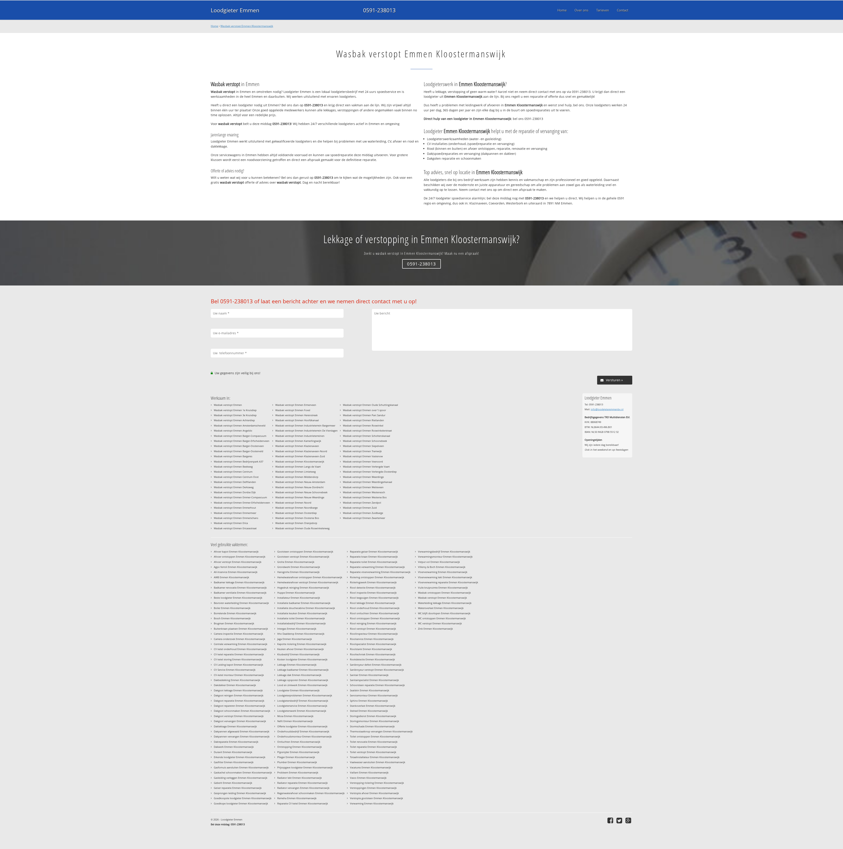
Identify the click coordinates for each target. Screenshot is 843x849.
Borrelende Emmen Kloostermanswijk (235, 613)
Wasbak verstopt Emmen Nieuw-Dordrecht (299, 487)
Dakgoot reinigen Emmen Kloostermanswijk (238, 695)
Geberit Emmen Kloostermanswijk (233, 782)
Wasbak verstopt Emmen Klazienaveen (297, 446)
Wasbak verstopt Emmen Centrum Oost (236, 477)
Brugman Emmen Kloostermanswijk (234, 623)
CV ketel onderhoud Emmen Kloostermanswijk (240, 649)
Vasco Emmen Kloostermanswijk (368, 777)
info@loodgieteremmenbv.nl (607, 409)
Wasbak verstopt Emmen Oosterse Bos (297, 518)
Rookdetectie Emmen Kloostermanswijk (372, 659)
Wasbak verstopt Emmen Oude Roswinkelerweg (302, 528)
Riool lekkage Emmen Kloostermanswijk (372, 603)
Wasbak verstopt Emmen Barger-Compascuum (240, 435)
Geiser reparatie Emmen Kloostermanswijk (238, 787)
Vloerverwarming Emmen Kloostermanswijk (442, 572)
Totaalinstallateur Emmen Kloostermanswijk (375, 757)
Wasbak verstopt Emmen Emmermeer (235, 513)
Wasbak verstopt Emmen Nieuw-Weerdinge (299, 497)
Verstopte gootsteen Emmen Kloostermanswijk (376, 798)
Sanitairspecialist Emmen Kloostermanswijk (374, 680)
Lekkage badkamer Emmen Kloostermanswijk (303, 669)
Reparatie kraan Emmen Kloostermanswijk (374, 556)
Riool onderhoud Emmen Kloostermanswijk (375, 608)
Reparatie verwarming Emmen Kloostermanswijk (377, 567)
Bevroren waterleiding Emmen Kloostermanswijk (241, 603)
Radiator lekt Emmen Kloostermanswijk (299, 777)
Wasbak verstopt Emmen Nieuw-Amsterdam (300, 482)
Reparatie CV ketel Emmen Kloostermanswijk (302, 803)
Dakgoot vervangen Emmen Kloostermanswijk (240, 721)
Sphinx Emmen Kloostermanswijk (369, 700)
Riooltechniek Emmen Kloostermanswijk (373, 654)
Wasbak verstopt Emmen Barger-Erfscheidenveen (241, 441)
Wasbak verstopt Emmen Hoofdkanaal (297, 420)
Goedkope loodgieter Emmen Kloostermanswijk (241, 803)
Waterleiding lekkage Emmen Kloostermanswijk (445, 603)
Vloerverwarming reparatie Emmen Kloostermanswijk (448, 582)
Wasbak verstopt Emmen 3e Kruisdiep (235, 415)
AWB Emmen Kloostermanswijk (231, 577)
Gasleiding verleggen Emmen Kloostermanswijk (240, 777)
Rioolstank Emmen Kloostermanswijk (371, 649)
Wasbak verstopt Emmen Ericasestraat (235, 528)
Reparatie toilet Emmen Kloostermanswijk (373, 562)
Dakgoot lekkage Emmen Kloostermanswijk (238, 690)
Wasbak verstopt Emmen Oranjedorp (296, 523)
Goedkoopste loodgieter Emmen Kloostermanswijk (243, 798)
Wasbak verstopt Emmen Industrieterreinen (299, 435)
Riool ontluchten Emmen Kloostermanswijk (374, 613)
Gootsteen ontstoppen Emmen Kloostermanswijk (305, 551)
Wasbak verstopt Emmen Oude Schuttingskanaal (370, 404)
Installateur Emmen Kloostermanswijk (298, 597)
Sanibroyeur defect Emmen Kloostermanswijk (376, 664)
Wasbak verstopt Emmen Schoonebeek (365, 441)
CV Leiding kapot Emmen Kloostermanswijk (238, 664)
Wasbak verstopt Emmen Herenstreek (296, 415)
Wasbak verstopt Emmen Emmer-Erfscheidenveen (242, 502)
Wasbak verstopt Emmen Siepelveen (363, 446)
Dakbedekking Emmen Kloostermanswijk (237, 680)
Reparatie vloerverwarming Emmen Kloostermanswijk (380, 572)
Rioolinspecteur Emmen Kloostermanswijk (374, 633)
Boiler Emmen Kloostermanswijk (232, 608)
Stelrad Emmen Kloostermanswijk (369, 710)
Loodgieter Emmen (235, 10)
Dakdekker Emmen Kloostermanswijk (235, 685)
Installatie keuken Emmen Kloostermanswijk (302, 613)
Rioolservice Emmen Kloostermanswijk (372, 639)
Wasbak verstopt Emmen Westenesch (364, 492)
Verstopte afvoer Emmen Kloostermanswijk (374, 793)
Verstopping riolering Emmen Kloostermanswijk (377, 782)
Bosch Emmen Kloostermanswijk (232, 618)
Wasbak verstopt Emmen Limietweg (295, 471)
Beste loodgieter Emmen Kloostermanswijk (238, 597)
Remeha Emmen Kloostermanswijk (297, 798)
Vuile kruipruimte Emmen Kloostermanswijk (443, 587)
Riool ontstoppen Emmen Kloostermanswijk (375, 618)
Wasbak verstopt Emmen (228, 404)
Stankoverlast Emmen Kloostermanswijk (372, 705)
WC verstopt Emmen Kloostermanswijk (440, 623)
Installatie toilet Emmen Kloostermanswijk (301, 618)
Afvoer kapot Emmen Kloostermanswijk (236, 551)
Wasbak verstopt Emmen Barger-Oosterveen (239, 446)
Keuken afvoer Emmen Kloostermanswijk (300, 649)
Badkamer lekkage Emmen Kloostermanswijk (239, 582)
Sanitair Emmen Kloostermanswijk (369, 675)
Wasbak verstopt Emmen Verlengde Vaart (366, 466)
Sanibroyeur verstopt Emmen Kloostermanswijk (377, 669)
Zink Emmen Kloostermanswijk (435, 628)
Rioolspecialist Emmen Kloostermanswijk (373, 644)
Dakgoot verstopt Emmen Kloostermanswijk (239, 716)
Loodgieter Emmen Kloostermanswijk (298, 690)
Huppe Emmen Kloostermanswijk (296, 592)
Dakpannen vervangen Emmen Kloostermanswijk (242, 736)
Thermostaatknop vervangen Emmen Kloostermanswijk (381, 731)
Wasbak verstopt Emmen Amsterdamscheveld (239, 425)
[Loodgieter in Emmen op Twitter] (619, 820)
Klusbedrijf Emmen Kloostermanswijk (298, 654)
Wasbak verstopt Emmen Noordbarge (296, 507)
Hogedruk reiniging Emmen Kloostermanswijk (303, 587)
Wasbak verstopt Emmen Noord (293, 502)
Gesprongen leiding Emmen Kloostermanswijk (240, 793)
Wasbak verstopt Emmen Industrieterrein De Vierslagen (306, 430)
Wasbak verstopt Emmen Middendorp (296, 477)
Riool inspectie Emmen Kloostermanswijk (373, 592)
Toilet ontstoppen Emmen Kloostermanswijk (375, 736)
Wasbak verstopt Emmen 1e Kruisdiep (235, 410)
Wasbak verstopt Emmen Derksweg (234, 487)
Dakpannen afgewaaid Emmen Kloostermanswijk (241, 731)
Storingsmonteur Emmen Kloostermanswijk (374, 721)
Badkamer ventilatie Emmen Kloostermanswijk (240, 592)
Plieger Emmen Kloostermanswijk (296, 757)
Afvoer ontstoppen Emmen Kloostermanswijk (239, 556)
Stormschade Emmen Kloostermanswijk (372, 726)
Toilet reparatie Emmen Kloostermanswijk (373, 746)
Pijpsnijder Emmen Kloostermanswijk (298, 752)
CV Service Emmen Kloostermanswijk (235, 669)
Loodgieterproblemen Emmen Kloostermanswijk (304, 695)
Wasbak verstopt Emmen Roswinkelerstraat (367, 430)
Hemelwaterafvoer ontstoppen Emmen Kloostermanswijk (309, 577)
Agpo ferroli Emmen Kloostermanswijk (235, 567)
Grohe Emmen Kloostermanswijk (295, 562)
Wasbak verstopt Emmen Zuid (360, 507)
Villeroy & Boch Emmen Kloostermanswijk (441, 567)
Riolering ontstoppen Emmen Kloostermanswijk (377, 577)
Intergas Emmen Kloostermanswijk (296, 628)
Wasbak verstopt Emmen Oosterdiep (296, 513)
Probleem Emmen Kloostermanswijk (297, 772)
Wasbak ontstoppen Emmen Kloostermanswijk (444, 592)
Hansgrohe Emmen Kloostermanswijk (298, 572)
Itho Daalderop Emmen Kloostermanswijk (300, 633)
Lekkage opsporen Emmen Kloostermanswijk (302, 680)
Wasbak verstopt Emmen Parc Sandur (364, 415)
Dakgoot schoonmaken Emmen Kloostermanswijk (242, 710)
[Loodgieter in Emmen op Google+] (628, 820)
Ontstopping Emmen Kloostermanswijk (299, 746)
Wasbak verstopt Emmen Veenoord (363, 461)
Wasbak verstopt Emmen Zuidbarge (363, 513)
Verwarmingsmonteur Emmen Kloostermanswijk (445, 556)
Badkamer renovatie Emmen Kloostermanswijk (240, 587)
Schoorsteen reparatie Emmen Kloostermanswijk (377, 685)
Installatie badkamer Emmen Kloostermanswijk (303, 603)
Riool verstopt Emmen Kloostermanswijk (373, 628)
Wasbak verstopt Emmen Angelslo (233, 430)
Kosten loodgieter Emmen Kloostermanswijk (302, 659)
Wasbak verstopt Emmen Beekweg (233, 466)
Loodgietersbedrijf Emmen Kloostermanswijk (302, 700)
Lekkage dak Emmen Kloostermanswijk (299, 675)
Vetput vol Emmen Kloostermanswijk (439, 562)
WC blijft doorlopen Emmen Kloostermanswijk (444, 613)
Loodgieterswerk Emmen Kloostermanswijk (301, 710)
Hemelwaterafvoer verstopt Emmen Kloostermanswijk (307, 582)
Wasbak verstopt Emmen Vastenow (363, 456)
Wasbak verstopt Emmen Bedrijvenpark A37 (238, 461)
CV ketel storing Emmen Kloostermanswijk (238, 659)
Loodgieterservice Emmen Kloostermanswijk (302, 705)
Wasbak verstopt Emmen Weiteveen (363, 487)
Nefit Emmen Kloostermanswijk (295, 721)
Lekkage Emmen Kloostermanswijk (297, 664)
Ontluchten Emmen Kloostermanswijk (298, 741)
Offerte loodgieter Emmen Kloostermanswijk (302, 726)
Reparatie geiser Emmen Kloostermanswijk (374, 551)
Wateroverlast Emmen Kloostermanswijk (441, 608)
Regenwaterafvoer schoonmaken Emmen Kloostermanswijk (311, 793)
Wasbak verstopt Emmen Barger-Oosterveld (238, 451)
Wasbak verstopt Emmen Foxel (292, 410)
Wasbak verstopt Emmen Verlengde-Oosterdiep (370, 471)
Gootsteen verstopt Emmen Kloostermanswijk (303, 556)
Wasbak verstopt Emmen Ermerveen (295, 404)
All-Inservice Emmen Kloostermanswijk (236, 572)
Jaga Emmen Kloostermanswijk (294, 639)
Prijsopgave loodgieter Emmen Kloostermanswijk (305, 767)
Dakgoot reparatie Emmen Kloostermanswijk (239, 700)
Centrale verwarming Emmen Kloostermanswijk (240, 644)
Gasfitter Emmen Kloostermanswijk (234, 762)
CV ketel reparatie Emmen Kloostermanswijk (239, 654)
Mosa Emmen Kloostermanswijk (295, 716)
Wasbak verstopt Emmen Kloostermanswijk (246, 26)
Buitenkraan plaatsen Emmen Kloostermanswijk (241, 628)
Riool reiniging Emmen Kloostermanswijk (373, 623)
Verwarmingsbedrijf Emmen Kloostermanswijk (444, 551)
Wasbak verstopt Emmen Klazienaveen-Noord (301, 451)
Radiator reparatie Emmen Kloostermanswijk (302, 782)
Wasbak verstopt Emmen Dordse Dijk (235, 492)
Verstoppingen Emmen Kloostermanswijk (373, 787)
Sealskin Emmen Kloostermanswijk (369, 690)
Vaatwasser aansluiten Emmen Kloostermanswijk (377, 762)
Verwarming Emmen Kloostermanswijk (372, 803)
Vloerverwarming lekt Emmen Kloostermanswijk (445, 577)
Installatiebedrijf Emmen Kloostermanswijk (301, 623)
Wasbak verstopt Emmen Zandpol (362, 502)
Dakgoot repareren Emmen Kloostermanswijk (239, 705)
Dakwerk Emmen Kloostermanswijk (234, 746)
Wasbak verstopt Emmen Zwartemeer (364, 518)
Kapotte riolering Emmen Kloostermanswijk (301, 644)
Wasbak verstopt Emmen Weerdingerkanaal (367, 482)
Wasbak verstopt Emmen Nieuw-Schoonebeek (301, 492)
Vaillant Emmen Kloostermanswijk (369, 772)
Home (214, 26)
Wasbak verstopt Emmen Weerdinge (363, 477)
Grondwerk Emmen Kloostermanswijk (298, 567)
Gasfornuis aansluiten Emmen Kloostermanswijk (241, 767)
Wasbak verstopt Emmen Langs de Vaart (298, 466)
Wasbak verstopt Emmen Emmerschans (236, 518)
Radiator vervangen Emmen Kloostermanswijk (303, 787)
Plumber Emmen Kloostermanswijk (297, 762)
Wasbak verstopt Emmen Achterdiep (234, 420)
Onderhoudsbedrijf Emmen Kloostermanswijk (303, 731)
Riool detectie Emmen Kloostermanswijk (373, 587)
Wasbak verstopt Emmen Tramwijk (362, 451)
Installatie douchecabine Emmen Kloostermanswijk (306, 608)
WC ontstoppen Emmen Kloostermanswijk (442, 618)
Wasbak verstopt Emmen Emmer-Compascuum (240, 497)
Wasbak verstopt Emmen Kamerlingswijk (298, 441)
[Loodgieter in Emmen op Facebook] (610, 820)
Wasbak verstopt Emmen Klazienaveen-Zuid (300, 456)
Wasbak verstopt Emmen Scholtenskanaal (366, 435)
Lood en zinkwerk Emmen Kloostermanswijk (302, 685)
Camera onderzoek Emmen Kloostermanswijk (239, 639)
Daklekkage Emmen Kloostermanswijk (235, 726)
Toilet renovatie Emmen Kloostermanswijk (374, 741)
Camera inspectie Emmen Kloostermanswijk (238, 633)
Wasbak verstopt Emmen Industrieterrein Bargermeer (305, 425)
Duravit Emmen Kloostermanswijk (233, 752)
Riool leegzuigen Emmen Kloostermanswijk (374, 597)
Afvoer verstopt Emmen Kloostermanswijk (237, 562)
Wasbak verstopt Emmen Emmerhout (235, 507)
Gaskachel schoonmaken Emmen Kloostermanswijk (243, 772)
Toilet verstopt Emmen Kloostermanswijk (373, 752)
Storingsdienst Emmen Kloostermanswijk (373, 716)
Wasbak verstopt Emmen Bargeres (233, 456)
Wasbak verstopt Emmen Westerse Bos (365, 497)
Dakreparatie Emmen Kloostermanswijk (236, 741)
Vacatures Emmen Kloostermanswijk (370, 767)
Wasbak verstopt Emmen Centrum (233, 471)
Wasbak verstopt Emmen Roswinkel (363, 425)
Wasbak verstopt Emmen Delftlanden (235, 482)
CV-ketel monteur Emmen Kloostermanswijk (239, 675)
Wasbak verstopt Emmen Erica (231, 523)
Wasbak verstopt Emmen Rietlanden (363, 420)
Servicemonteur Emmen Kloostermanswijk (374, 695)
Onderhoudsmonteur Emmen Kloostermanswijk (304, 736)
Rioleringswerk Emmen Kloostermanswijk (373, 582)
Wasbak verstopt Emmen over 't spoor (364, 410)
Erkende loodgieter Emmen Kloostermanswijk (239, 757)
